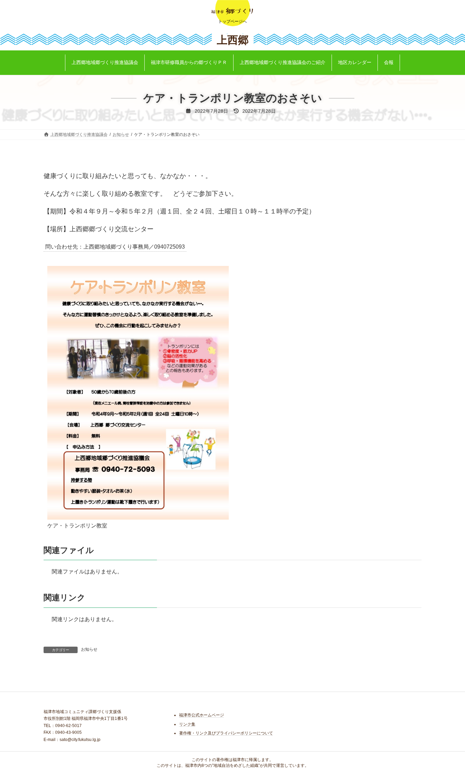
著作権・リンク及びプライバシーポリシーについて (226, 733)
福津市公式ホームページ (201, 715)
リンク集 (187, 724)
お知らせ (89, 649)
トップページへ (232, 21)
